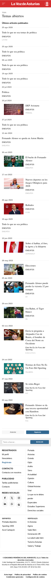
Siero (30, 470)
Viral (29, 490)
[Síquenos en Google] (19, 505)
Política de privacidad (23, 574)
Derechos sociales (36, 510)
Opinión (31, 478)
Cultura (31, 482)
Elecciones (31, 265)
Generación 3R (34, 534)
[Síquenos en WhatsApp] (12, 504)
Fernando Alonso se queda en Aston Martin (22, 138)
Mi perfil (5, 454)
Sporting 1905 (8, 526)
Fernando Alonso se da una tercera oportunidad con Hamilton (37, 408)
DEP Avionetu (32, 105)
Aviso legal (8, 574)
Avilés (30, 466)
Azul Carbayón (8, 530)
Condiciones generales (14, 577)
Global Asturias (34, 486)
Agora (30, 526)
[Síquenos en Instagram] (19, 498)
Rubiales (30, 205)
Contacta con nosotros (11, 472)
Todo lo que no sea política (15, 65)
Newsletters (7, 458)
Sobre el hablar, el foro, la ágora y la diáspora (37, 245)
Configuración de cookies (35, 577)
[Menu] (3, 3)
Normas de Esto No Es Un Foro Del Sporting (36, 366)
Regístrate (6, 462)
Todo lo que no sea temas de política (19, 32)
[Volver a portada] (25, 3)
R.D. (27, 421)
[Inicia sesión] (46, 3)
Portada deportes (9, 522)
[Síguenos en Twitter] (12, 498)
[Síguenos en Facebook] (5, 498)
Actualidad (32, 474)
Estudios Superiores (36, 506)
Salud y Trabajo (34, 546)
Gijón (30, 462)
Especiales (32, 502)
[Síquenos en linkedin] (5, 504)
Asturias (31, 454)
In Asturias (32, 522)
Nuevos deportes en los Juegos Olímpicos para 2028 (36, 182)
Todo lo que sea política (13, 51)
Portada (31, 450)
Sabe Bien (32, 530)
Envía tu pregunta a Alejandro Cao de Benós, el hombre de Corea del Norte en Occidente (35, 337)
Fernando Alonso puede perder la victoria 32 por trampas (37, 286)
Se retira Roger (33, 383)
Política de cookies (40, 574)
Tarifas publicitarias (10, 482)
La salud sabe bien (36, 538)
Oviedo (31, 458)
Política (5, 92)
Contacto (6, 487)
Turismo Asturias (35, 542)
